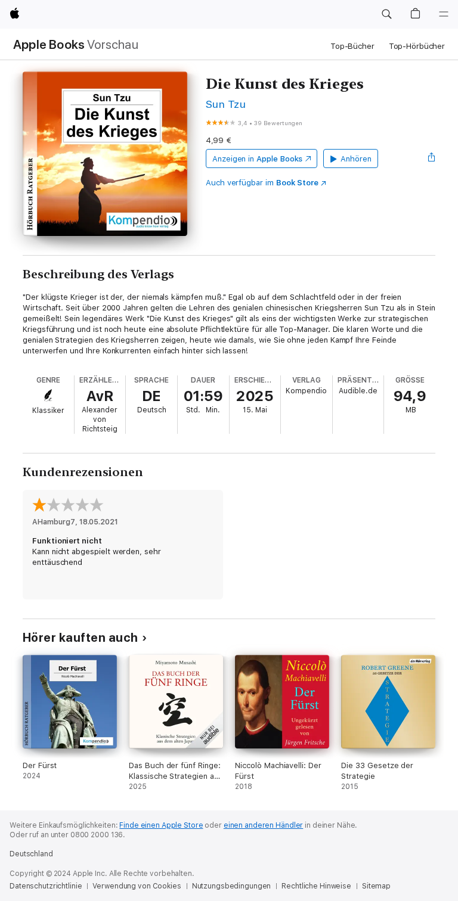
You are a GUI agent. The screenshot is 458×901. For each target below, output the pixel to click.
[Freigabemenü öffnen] (432, 158)
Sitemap (376, 886)
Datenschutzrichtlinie (46, 886)
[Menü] (443, 14)
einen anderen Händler (263, 825)
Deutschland (31, 854)
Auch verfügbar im (262, 182)
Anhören (356, 158)
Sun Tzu (226, 104)
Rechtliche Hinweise (316, 886)
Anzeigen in (257, 158)
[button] (386, 14)
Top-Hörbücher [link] (417, 46)
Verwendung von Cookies (136, 886)
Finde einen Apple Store (161, 825)
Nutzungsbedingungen (231, 886)
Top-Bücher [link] (352, 46)
